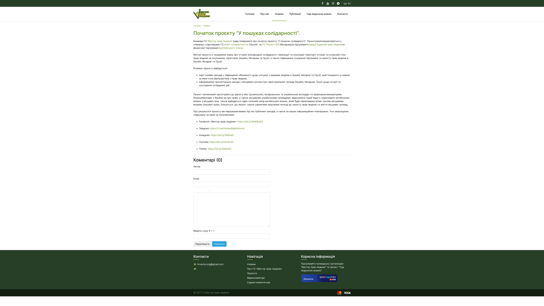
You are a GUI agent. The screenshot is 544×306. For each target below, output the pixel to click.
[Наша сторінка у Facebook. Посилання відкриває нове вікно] (323, 3)
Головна (197, 26)
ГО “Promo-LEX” (271, 44)
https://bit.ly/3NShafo (222, 135)
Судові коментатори (258, 282)
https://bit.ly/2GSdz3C (222, 142)
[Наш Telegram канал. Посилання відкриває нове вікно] (338, 3)
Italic (198, 190)
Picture (224, 190)
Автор (196, 166)
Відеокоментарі (256, 277)
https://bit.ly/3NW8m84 (250, 121)
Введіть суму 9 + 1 (203, 230)
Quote (213, 190)
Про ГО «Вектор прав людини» (264, 268)
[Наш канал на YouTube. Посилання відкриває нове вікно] (328, 3)
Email (196, 178)
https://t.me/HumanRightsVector (227, 128)
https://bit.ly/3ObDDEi (219, 148)
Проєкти (252, 273)
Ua (345, 3)
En (349, 3)
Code (216, 190)
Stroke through (206, 190)
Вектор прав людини (220, 41)
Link (220, 190)
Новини (207, 26)
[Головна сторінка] (201, 14)
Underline (202, 190)
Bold (195, 190)
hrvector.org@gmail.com (210, 264)
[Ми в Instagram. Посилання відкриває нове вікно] (333, 3)
